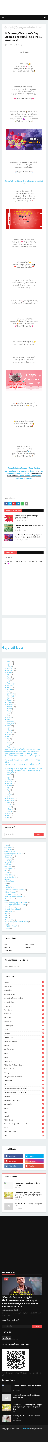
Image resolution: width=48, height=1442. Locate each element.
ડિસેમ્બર (9, 664)
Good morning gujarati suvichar (15, 903)
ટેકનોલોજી (8, 860)
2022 (8, 726)
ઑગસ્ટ (9, 672)
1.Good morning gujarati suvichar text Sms (27, 1184)
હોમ (5, 27)
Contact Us (20, 1433)
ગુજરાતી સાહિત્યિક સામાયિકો (13, 853)
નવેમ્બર (9, 666)
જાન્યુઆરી (10, 685)
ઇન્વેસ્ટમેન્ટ (8, 847)
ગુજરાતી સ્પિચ (9, 856)
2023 (8, 698)
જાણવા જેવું (8, 858)
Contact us (8, 950)
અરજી (6, 845)
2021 (8, 775)
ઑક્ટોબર (10, 668)
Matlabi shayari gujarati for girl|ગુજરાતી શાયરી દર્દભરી (27, 517)
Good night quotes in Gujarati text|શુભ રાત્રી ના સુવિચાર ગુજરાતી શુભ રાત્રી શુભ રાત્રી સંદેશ (28, 1195)
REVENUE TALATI (10, 926)
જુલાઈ (9, 675)
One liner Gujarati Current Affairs (16, 922)
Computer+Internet (11, 894)
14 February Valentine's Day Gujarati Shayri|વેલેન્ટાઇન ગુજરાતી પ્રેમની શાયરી (28, 536)
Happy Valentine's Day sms (17, 468)
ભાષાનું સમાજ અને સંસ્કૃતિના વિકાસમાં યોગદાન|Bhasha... (23, 749)
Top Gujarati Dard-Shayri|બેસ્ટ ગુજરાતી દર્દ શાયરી (29, 526)
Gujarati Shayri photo (12, 909)
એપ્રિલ (9, 679)
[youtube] (34, 1166)
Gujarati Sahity (10, 45)
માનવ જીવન (8, 868)
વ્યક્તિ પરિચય (9, 881)
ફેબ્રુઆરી (10, 683)
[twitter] (34, 1156)
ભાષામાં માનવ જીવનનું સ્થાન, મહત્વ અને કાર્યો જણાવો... (22, 751)
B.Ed (6, 885)
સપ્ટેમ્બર (10, 670)
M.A (5, 915)
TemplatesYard (22, 1437)
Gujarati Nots (12, 647)
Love (6, 913)
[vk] (13, 1166)
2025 (8, 662)
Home (13, 1433)
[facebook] (13, 1156)
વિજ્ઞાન (6, 879)
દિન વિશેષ (7, 864)
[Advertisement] (24, 1243)
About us (7, 947)
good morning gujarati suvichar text (23, 471)
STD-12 (7, 928)
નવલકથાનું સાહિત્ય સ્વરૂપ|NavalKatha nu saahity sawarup (26, 1417)
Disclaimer (28, 947)
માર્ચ (8, 681)
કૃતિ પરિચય (8, 849)
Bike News (8, 888)
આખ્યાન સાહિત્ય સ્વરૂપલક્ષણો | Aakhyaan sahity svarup (28, 1205)
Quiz (6, 924)
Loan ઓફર (8, 911)
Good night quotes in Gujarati (15, 905)
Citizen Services (10, 892)
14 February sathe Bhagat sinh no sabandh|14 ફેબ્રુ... (23, 768)
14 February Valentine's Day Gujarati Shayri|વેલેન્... (22, 770)
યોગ (5, 871)
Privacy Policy (29, 944)
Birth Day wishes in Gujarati (14, 890)
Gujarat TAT (8, 907)
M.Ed (6, 917)
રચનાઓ (7, 873)
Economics (8, 898)
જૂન (8, 677)
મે (7, 715)
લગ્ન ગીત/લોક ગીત (10, 877)
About (36, 1433)
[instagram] (34, 1161)
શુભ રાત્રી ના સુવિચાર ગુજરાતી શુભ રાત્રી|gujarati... (21, 753)
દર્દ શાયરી (10, 27)
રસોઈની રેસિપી (9, 875)
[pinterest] (13, 1161)
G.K (5, 900)
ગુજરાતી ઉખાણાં (9, 851)
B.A (5, 883)
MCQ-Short (8, 920)
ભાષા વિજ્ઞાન (8, 866)
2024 (8, 687)
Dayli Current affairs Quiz (13, 896)
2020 (8, 802)
